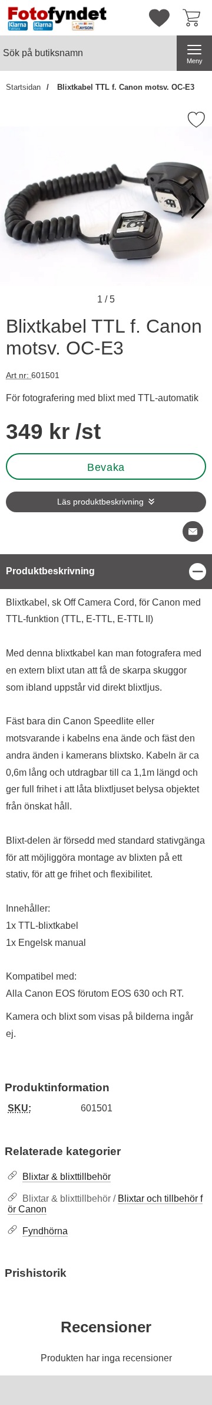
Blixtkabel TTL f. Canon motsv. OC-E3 (124, 87)
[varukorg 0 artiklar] (194, 17)
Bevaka (105, 467)
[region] (106, 571)
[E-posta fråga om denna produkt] (193, 531)
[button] (198, 206)
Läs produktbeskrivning (100, 501)
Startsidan (23, 87)
